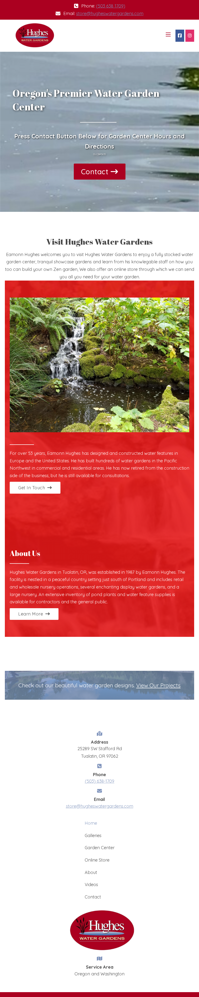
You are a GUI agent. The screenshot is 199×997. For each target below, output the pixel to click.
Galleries (93, 835)
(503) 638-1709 (99, 781)
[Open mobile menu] (168, 34)
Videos (91, 884)
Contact (94, 171)
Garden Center (100, 847)
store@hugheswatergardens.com (109, 13)
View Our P (150, 685)
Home (91, 823)
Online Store (97, 860)
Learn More (30, 614)
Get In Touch (31, 487)
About (91, 872)
